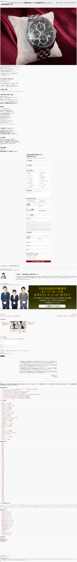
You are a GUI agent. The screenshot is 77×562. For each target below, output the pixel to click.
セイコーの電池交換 (4, 507)
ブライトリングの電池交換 (29, 505)
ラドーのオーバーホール (48, 506)
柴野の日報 (61, 2)
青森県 (3, 445)
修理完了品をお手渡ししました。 (7, 524)
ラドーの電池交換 (54, 506)
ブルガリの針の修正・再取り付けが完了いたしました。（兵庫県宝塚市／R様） (14, 330)
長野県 (3, 475)
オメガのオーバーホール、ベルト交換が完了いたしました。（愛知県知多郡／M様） (14, 398)
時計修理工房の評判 (5, 529)
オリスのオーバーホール (5, 505)
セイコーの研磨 (10, 507)
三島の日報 (65, 2)
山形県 (3, 498)
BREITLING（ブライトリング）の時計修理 (8, 412)
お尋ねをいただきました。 (6, 511)
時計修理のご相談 (73, 2)
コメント (2, 344)
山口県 (3, 499)
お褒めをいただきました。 (6, 514)
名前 (1, 346)
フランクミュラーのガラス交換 (65, 505)
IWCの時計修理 (4, 422)
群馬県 (3, 454)
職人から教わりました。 (5, 533)
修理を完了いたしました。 (17, 66)
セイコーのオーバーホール (66, 506)
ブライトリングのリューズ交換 (45, 505)
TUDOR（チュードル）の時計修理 (7, 430)
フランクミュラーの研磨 (7, 506)
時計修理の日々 (3, 1)
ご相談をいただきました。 (6, 516)
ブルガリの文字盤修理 (34, 506)
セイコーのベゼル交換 (16, 507)
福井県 (3, 449)
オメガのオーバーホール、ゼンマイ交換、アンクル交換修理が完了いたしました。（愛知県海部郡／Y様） (6, 324)
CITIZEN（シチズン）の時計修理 (7, 426)
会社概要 (69, 2)
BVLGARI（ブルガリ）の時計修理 (7, 409)
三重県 (3, 471)
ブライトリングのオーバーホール (20, 505)
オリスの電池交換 (11, 505)
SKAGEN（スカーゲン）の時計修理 (7, 421)
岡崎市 (3, 435)
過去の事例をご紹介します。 (6, 534)
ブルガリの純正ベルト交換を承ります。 (7, 390)
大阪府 (3, 484)
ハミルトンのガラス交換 (60, 507)
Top (0, 561)
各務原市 (15, 265)
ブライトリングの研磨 (37, 505)
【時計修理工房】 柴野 (9, 66)
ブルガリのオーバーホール (15, 506)
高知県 (3, 467)
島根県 (3, 489)
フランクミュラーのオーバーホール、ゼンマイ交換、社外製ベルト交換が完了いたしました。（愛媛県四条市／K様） (22, 331)
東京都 (3, 494)
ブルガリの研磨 (28, 506)
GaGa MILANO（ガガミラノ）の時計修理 (8, 418)
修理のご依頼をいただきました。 (7, 520)
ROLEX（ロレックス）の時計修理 (7, 403)
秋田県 (3, 444)
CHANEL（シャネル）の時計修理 (7, 436)
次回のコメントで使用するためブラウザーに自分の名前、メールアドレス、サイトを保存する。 (15, 350)
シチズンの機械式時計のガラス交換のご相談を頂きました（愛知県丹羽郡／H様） (14, 395)
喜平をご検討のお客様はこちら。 (5, 556)
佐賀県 (3, 485)
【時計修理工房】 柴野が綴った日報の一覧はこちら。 (23, 279)
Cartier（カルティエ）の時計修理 (7, 408)
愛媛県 (3, 448)
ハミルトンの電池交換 (68, 507)
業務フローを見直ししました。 (6, 532)
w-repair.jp (3, 541)
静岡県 (3, 490)
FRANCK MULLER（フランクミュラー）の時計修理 (9, 417)
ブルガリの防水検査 (41, 506)
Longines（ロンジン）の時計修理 (7, 431)
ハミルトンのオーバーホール (52, 507)
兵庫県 (3, 458)
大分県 (3, 480)
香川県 (3, 463)
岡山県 (3, 481)
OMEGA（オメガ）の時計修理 (6, 404)
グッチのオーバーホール (5, 508)
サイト (1, 349)
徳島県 (3, 493)
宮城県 (3, 472)
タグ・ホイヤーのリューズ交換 (43, 507)
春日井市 (3, 427)
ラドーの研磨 (60, 506)
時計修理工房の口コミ (5, 528)
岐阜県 (18, 265)
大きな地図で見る (2, 555)
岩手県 (3, 462)
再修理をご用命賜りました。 (6, 525)
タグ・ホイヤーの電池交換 (34, 507)
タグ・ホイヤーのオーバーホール (25, 507)
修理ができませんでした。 (6, 519)
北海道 (3, 457)
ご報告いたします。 (5, 515)
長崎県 (3, 476)
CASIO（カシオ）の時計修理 (6, 439)
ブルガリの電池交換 (22, 506)
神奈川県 (3, 466)
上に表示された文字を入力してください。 (6, 353)
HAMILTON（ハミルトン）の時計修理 (7, 265)
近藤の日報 (57, 2)
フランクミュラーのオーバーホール (55, 505)
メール (1, 347)
